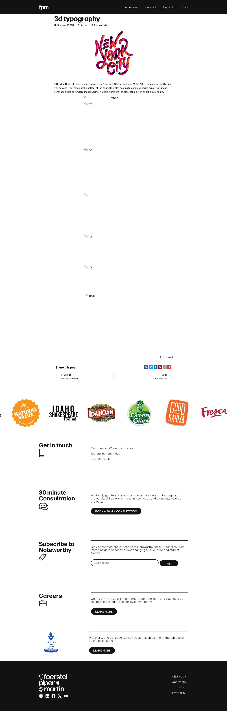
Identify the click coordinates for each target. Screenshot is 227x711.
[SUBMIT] (169, 563)
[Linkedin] (47, 696)
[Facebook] (53, 696)
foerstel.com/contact (105, 453)
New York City (111, 84)
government (178, 692)
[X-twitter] (60, 696)
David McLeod (72, 84)
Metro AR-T (139, 84)
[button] (146, 367)
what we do (150, 7)
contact (183, 7)
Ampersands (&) (83, 91)
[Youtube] (66, 696)
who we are (131, 7)
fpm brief (168, 7)
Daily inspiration (101, 24)
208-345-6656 (100, 459)
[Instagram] (41, 696)
